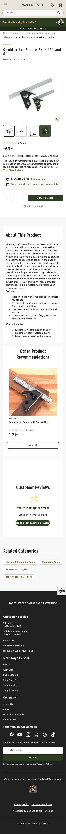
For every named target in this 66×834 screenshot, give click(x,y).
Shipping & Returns (13, 645)
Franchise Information (14, 714)
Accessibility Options (24, 811)
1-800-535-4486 (12, 634)
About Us (8, 704)
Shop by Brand (11, 690)
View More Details (13, 170)
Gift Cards (8, 664)
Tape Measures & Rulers (19, 577)
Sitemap (48, 811)
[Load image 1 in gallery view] (9, 131)
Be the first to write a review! (33, 522)
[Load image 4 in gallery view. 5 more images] (45, 131)
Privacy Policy (44, 764)
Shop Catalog (10, 685)
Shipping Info (38, 179)
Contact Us (9, 640)
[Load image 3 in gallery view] (33, 131)
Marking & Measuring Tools (27, 33)
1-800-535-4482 (12, 626)
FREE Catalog (10, 675)
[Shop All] (5, 4)
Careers (7, 709)
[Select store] (53, 4)
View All (33, 445)
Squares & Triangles (16, 569)
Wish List (8, 669)
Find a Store (9, 719)
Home (6, 33)
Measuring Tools (51, 562)
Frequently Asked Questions (18, 651)
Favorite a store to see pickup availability (34, 184)
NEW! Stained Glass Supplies (33, 28)
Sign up (33, 757)
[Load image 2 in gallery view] (21, 131)
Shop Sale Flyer (11, 680)
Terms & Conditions (42, 804)
